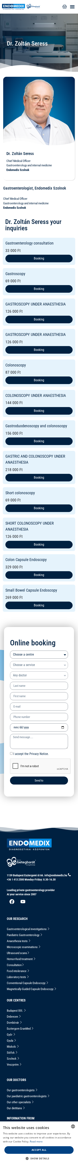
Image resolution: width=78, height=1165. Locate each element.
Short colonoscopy (20, 492)
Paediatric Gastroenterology (23, 935)
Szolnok (12, 1058)
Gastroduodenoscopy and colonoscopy (36, 425)
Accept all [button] (39, 1150)
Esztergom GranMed (19, 1028)
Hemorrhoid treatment (20, 959)
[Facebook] (12, 901)
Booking (39, 258)
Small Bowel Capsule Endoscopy (31, 590)
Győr (10, 1034)
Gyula (10, 1040)
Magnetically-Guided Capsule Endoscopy (30, 989)
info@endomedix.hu (55, 875)
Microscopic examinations (22, 947)
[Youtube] (23, 901)
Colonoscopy (15, 365)
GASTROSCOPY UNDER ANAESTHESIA (35, 304)
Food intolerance (17, 971)
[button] (71, 7)
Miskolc (12, 1046)
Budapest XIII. (15, 1010)
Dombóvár (13, 1022)
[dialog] (39, 1143)
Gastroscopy (15, 273)
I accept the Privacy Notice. (31, 754)
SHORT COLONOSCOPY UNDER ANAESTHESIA (29, 526)
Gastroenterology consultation (29, 243)
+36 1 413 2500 (15, 879)
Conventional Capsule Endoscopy (26, 983)
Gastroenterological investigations (27, 929)
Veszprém (13, 1064)
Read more (36, 1141)
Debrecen (13, 1016)
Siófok (11, 1052)
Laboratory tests (17, 977)
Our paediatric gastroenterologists (27, 1096)
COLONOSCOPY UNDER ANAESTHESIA (35, 395)
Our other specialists (19, 1102)
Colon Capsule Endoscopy (26, 559)
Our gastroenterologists (21, 1090)
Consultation (14, 965)
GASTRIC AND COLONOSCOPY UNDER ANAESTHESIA (35, 459)
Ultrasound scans (17, 953)
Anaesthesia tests (17, 941)
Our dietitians (15, 1108)
